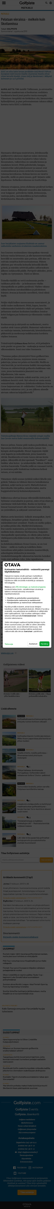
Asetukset (33, 644)
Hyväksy (44, 644)
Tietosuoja (9, 644)
